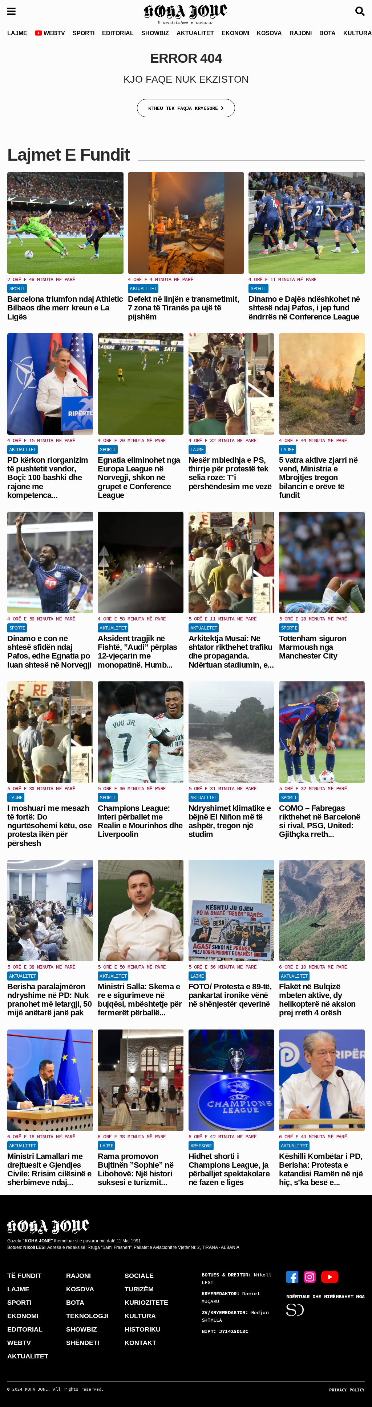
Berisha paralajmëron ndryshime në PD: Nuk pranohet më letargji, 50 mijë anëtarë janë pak (49, 1000)
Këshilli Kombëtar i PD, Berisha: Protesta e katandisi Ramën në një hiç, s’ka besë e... (321, 1169)
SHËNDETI (82, 1342)
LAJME (17, 33)
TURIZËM (139, 1289)
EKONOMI (235, 33)
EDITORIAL (118, 33)
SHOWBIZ (155, 33)
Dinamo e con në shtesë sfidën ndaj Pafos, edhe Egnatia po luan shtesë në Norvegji (49, 651)
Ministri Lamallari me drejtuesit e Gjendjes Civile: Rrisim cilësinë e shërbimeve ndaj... (49, 1169)
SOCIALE (139, 1275)
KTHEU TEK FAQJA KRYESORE (184, 108)
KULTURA (140, 1316)
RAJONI (301, 33)
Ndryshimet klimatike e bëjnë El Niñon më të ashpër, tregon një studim (230, 821)
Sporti (17, 288)
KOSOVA (269, 33)
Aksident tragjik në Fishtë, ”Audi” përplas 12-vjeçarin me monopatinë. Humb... (137, 651)
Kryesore (201, 1145)
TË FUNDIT (24, 1275)
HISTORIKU (143, 1329)
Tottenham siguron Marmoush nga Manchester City (313, 647)
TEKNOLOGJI (87, 1316)
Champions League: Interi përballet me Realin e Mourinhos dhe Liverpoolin (140, 821)
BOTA (327, 33)
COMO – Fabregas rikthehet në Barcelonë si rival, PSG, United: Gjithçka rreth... (319, 821)
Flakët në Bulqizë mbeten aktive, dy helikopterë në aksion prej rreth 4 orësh (317, 1000)
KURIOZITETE (146, 1302)
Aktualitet (143, 288)
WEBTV (53, 33)
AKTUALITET (195, 33)
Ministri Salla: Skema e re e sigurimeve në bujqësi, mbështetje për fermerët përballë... (140, 1000)
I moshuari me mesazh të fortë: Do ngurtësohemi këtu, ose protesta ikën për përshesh (49, 826)
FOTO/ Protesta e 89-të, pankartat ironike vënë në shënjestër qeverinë (230, 995)
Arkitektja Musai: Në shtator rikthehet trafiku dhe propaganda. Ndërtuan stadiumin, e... (231, 651)
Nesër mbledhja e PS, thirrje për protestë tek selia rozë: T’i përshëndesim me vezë (230, 473)
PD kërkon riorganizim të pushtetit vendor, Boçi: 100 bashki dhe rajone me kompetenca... (47, 477)
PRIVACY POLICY (347, 1389)
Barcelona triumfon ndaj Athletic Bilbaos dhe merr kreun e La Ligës (65, 307)
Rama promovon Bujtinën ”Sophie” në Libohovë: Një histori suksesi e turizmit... (135, 1169)
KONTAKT (140, 1342)
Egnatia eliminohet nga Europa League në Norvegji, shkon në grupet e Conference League (139, 477)
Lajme (197, 449)
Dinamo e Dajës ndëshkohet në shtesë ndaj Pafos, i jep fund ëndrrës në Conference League (304, 307)
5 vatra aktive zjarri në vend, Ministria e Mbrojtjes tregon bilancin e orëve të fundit (318, 477)
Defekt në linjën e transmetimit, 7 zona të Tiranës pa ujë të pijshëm (183, 307)
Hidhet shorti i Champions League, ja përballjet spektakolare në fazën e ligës (229, 1169)
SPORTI (83, 33)
